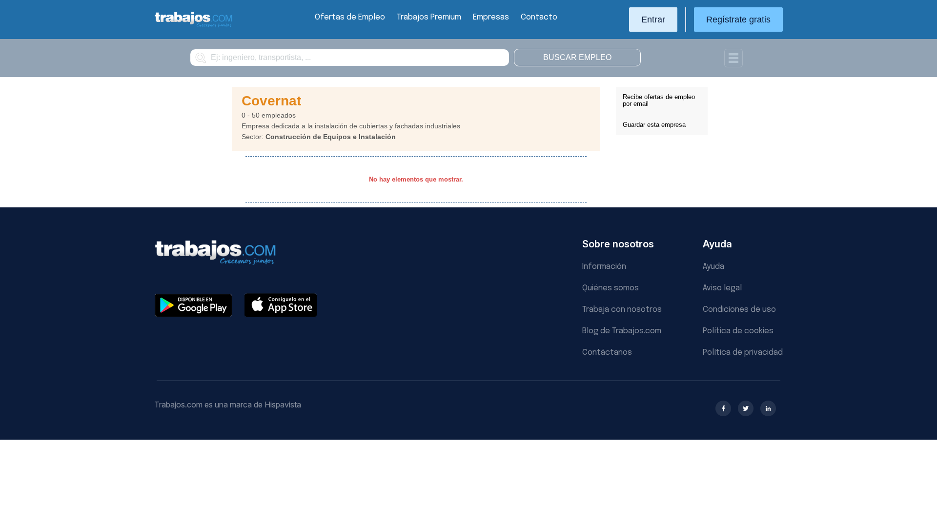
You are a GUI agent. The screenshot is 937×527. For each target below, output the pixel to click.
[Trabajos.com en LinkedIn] (768, 408)
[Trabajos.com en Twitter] (746, 408)
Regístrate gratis (738, 19)
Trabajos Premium (429, 17)
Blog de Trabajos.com (621, 331)
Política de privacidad (743, 352)
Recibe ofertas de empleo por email (659, 100)
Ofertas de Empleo (350, 17)
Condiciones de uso (739, 309)
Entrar (653, 19)
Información (604, 267)
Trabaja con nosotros (622, 309)
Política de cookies (738, 331)
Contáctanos (607, 352)
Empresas (491, 17)
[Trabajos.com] (193, 26)
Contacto (539, 17)
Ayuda (713, 267)
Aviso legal (722, 288)
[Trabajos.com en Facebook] (723, 408)
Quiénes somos (610, 288)
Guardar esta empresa (654, 124)
